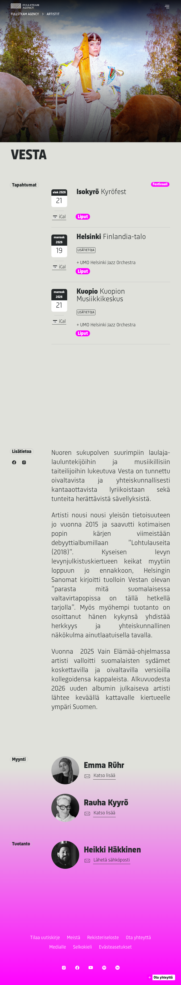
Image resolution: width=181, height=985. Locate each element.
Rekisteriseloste (103, 937)
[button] (167, 7)
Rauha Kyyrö (106, 803)
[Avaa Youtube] (90, 967)
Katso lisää (104, 775)
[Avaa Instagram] (64, 967)
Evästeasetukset (115, 947)
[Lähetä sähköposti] (86, 776)
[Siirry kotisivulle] (25, 6)
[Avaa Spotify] (104, 967)
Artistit (53, 14)
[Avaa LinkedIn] (117, 967)
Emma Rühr (104, 765)
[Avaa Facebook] (77, 967)
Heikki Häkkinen (112, 850)
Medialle (57, 947)
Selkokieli (82, 947)
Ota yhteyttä (138, 937)
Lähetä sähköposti (112, 860)
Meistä (73, 937)
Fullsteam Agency (25, 14)
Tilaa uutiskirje (45, 937)
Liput (83, 216)
